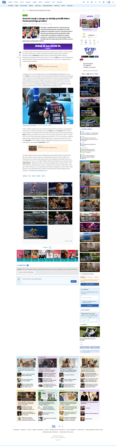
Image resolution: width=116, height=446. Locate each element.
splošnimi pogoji (91, 301)
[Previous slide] (74, 247)
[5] (35, 256)
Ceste (63, 5)
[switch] (108, 2)
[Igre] (88, 2)
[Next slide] (76, 247)
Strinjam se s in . (89, 302)
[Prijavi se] (103, 2)
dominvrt (42, 390)
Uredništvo (23, 429)
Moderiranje (40, 429)
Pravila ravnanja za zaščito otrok (94, 429)
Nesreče (83, 277)
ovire (96, 277)
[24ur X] (62, 426)
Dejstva (31, 5)
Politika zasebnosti (71, 429)
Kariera (34, 429)
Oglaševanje (16, 429)
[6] (42, 256)
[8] (57, 256)
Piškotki (47, 429)
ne (81, 344)
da (81, 342)
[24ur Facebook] (59, 426)
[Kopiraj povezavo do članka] (20, 67)
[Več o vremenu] (98, 42)
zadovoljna (42, 357)
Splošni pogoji (80, 429)
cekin (82, 357)
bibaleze (20, 357)
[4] (27, 256)
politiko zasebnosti (86, 302)
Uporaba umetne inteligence (66, 432)
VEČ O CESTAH (89, 284)
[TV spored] (92, 2)
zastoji (89, 277)
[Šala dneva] (97, 320)
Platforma (56, 5)
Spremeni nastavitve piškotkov (57, 429)
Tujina (16, 5)
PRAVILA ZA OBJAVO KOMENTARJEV (26, 272)
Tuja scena (38, 5)
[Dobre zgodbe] (84, 2)
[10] (71, 256)
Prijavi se (73, 281)
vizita (61, 357)
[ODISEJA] (47, 247)
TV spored (69, 5)
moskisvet (21, 390)
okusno (62, 390)
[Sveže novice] (23, 10)
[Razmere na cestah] (96, 2)
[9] (64, 256)
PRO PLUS (29, 429)
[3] (20, 256)
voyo (82, 390)
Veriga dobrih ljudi (47, 5)
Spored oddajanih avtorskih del (50, 432)
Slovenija (10, 5)
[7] (49, 256)
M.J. (20, 55)
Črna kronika (23, 5)
